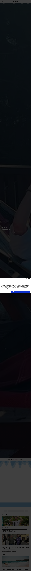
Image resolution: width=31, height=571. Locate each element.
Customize (14, 291)
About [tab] (26, 281)
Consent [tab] (5, 281)
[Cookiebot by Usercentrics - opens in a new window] (26, 278)
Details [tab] (16, 281)
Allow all (25, 291)
